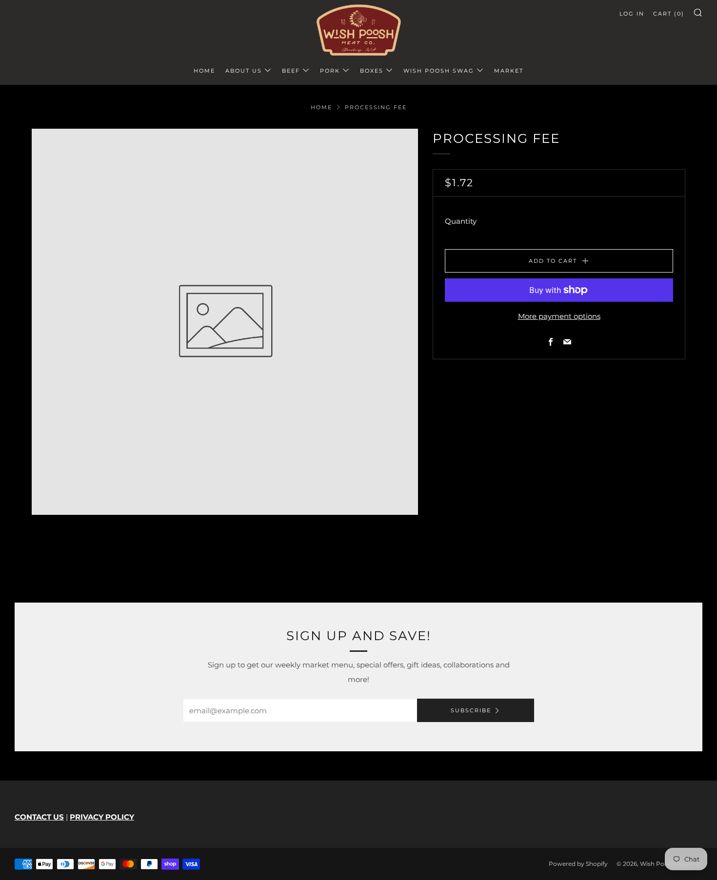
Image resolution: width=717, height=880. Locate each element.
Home (204, 70)
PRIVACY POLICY (102, 816)
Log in (631, 13)
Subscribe (471, 710)
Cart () (668, 13)
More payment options (559, 316)
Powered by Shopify (578, 863)
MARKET (508, 70)
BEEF (291, 70)
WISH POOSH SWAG (438, 70)
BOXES (371, 70)
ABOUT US (243, 70)
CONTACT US (39, 816)
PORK (330, 70)
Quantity (461, 221)
